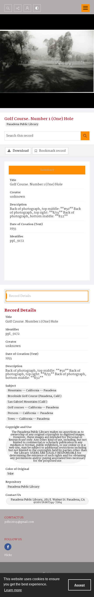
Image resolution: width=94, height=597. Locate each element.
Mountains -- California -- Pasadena (32, 390)
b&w (11, 474)
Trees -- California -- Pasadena (28, 419)
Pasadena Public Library (22, 124)
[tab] (47, 170)
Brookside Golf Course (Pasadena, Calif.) (34, 396)
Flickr (8, 555)
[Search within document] (85, 135)
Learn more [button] (13, 590)
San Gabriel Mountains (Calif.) (27, 402)
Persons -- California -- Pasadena (30, 413)
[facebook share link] (7, 546)
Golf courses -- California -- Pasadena (33, 407)
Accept (79, 585)
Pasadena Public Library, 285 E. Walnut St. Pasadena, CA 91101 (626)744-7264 (48, 501)
